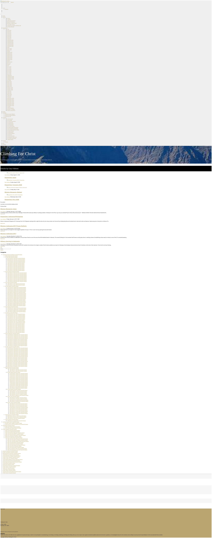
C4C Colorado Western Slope (13, 129)
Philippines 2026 (10, 79)
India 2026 (9, 95)
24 (9, 377)
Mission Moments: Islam (8, 209)
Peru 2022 (9, 69)
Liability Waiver (10, 139)
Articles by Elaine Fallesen (10, 115)
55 (3, 452)
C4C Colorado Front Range (12, 128)
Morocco (9, 63)
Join (3, 143)
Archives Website (10, 26)
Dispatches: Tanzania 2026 (13, 185)
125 (3, 471)
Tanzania (9, 97)
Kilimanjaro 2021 (10, 99)
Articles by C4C (8, 116)
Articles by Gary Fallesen (10, 114)
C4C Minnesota (10, 132)
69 (7, 259)
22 (7, 318)
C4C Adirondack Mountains (12, 127)
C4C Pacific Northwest (11, 138)
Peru (8, 65)
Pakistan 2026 (10, 89)
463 (3, 453)
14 (7, 335)
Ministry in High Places (12, 23)
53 (5, 306)
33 (7, 294)
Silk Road (9, 80)
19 (7, 356)
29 (9, 390)
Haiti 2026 (9, 37)
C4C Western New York (12, 137)
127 (5, 346)
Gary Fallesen (7, 174)
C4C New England (10, 133)
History (4, 17)
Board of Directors (11, 22)
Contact (4, 140)
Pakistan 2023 (10, 88)
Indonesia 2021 (10, 41)
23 (7, 295)
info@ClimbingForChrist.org (6, 529)
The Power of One (11, 24)
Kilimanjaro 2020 (10, 98)
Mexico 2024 (9, 62)
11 (7, 261)
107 (3, 254)
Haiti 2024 (9, 35)
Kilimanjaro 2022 (10, 100)
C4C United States (10, 126)
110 (3, 463)
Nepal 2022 (9, 82)
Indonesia (9, 39)
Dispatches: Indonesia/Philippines (11, 216)
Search (12, 2)
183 (8, 372)
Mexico (8, 60)
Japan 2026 (9, 49)
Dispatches (22, 180)
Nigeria (8, 64)
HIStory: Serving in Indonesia (10, 241)
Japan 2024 (9, 48)
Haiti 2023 (9, 34)
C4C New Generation (11, 121)
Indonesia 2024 (10, 45)
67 (5, 333)
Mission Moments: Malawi (13, 192)
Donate (6, 142)
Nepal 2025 (9, 86)
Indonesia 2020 (10, 40)
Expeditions (5, 28)
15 (5, 414)
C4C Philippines (10, 125)
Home (4, 15)
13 (7, 287)
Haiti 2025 (9, 36)
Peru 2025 (9, 72)
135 (5, 423)
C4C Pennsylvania (10, 135)
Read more (2, 214)
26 (5, 271)
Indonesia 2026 (10, 46)
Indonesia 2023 (10, 43)
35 (3, 429)
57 (7, 389)
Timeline (9, 19)
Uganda (8, 106)
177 (5, 257)
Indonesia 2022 (10, 42)
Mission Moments (23, 187)
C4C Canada (9, 120)
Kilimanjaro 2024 (10, 103)
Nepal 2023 (9, 83)
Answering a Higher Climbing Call (14, 25)
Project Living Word (11, 110)
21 (7, 317)
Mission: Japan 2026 (20, 172)
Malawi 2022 (9, 54)
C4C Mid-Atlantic (10, 131)
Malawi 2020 (9, 52)
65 (7, 258)
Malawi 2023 (9, 55)
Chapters (4, 117)
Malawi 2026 (9, 59)
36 (7, 293)
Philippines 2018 (10, 76)
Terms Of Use (20, 537)
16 (7, 289)
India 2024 (9, 93)
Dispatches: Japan (10, 177)
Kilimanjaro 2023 (10, 102)
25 (7, 260)
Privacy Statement (27, 537)
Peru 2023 (9, 70)
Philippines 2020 (10, 77)
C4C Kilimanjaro (10, 123)
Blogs (2, 516)
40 (7, 315)
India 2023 (9, 92)
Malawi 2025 (9, 58)
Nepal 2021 (9, 81)
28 (9, 379)
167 (5, 286)
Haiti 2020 (9, 30)
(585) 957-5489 (3, 527)
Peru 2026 (9, 74)
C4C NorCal (9, 134)
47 (5, 367)
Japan (8, 47)
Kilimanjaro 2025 (10, 104)
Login (4, 8)
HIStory (2, 512)
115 (5, 312)
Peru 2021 (9, 68)
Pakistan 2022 (10, 87)
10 (7, 288)
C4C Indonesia (10, 122)
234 (3, 451)
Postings (4, 112)
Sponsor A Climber (11, 109)
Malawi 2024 (9, 57)
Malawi (8, 51)
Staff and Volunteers (11, 20)
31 (7, 309)
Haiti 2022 (9, 32)
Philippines (9, 75)
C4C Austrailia (10, 119)
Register (6, 9)
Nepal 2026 (9, 94)
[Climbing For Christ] (4, 1)
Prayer (4, 111)
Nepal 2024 (9, 85)
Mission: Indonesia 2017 (8, 234)
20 (3, 466)
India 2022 (9, 91)
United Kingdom (10, 108)
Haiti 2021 (9, 31)
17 (7, 316)
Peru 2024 (9, 71)
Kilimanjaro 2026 (10, 105)
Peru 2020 (9, 66)
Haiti (8, 29)
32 (7, 348)
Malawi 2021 (9, 53)
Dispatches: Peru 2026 (12, 199)
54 (9, 374)
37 (5, 424)
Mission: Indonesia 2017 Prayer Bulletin (13, 226)
